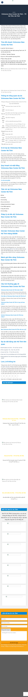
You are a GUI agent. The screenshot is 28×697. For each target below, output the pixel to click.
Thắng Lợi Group (9, 646)
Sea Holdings (4, 644)
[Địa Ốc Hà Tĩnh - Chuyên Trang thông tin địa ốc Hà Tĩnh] (14, 2)
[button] (2, 2)
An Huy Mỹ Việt (12, 644)
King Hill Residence (19, 646)
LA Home (19, 644)
